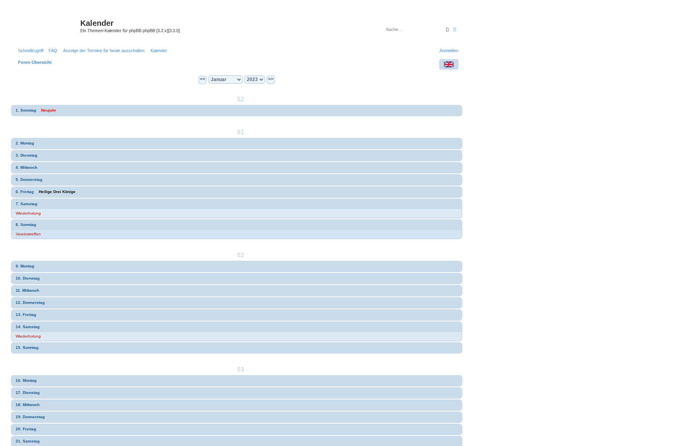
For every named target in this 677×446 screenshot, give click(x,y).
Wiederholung (28, 213)
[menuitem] (51, 50)
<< (202, 79)
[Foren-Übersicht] (46, 25)
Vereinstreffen (28, 234)
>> (270, 79)
